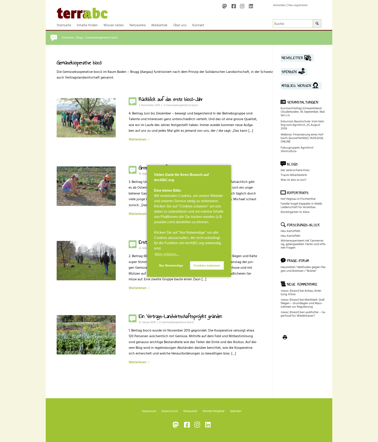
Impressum (149, 411)
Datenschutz (169, 411)
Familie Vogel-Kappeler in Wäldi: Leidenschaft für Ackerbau (301, 205)
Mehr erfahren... (167, 254)
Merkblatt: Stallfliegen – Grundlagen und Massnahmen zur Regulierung (303, 303)
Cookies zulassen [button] (207, 265)
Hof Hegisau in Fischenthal (298, 198)
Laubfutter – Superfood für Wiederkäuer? (303, 314)
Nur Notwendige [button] (171, 265)
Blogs (80, 37)
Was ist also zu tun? (293, 179)
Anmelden (279, 5)
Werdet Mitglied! (214, 411)
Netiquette (190, 411)
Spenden (236, 411)
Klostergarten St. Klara (295, 211)
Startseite (68, 37)
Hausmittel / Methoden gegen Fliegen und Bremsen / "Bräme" (303, 269)
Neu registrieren (298, 5)
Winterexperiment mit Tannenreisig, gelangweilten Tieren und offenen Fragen (303, 244)
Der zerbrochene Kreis (295, 170)
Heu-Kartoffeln (290, 230)
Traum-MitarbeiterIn (294, 174)
